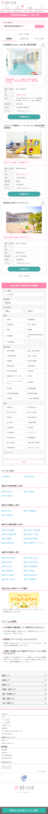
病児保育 (30, 382)
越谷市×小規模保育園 (31, 566)
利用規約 (4, 752)
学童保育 (30, 371)
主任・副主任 (32, 324)
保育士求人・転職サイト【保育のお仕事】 (11, 11)
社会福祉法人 (11, 437)
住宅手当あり (32, 407)
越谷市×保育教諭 (7, 515)
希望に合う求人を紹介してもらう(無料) (24, 810)
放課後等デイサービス (14, 376)
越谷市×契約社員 (29, 491)
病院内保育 (10, 366)
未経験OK (10, 427)
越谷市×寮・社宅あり (9, 579)
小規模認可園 (11, 356)
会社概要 (4, 750)
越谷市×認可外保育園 (31, 538)
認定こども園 (32, 356)
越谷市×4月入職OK (8, 575)
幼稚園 (9, 361)
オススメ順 (39, 39)
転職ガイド (5, 740)
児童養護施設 (32, 388)
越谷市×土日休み (7, 566)
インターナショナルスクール (15, 382)
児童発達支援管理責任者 (35, 336)
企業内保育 (31, 366)
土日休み (10, 422)
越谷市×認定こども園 (31, 534)
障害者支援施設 (33, 393)
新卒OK (9, 417)
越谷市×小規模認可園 (9, 534)
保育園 (9, 398)
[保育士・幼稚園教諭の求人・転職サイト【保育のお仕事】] (10, 2)
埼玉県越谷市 (6, 476)
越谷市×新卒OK (7, 562)
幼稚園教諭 (31, 319)
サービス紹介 (6, 720)
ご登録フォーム (6, 725)
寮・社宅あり (11, 442)
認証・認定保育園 (33, 351)
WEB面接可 (11, 447)
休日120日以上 (32, 417)
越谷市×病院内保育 (8, 543)
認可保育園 (10, 351)
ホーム (4, 717)
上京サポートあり (33, 447)
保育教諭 (10, 324)
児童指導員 (10, 342)
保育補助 (10, 336)
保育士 (9, 319)
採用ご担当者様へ (7, 734)
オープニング (32, 432)
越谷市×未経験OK (7, 571)
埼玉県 (25, 11)
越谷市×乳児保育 (29, 571)
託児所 (30, 376)
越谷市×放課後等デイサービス (33, 543)
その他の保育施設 (33, 398)
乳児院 (9, 388)
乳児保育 (30, 427)
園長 (8, 329)
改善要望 (4, 728)
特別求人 (10, 407)
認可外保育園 (32, 361)
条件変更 (40, 26)
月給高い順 (24, 39)
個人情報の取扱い (7, 758)
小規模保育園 (32, 422)
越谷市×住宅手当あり (9, 558)
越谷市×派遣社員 (7, 496)
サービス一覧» (41, 771)
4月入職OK (10, 432)
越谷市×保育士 (6, 511)
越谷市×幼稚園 (6, 538)
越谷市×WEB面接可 (30, 579)
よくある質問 (6, 722)
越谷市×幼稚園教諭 (30, 511)
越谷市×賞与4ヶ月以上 (31, 558)
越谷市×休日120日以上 (31, 562)
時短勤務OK (32, 437)
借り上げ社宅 (32, 412)
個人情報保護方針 (7, 755)
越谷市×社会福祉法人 (31, 575)
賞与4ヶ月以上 (12, 412)
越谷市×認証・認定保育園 (32, 530)
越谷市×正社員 (6, 491)
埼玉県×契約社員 (29, 476)
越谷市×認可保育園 (8, 530)
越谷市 (30, 11)
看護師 (30, 329)
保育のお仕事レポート (8, 743)
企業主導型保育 (12, 371)
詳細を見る (25, 117)
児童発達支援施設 (13, 393)
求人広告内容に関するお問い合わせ (12, 731)
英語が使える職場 (33, 442)
